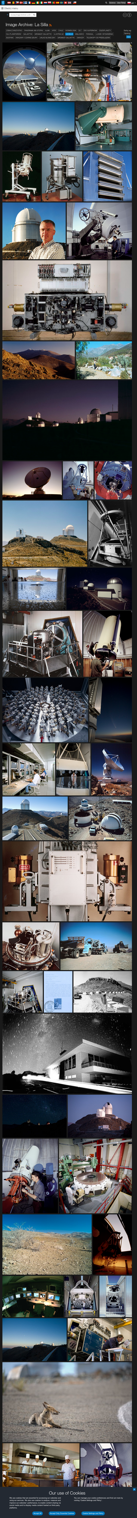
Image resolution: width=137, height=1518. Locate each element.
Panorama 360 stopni (33, 30)
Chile (60, 30)
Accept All (37, 1513)
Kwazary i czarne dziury (26, 38)
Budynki (9, 38)
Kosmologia (71, 30)
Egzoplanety (105, 30)
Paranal (90, 34)
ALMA (47, 30)
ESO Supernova (90, 30)
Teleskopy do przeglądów (98, 38)
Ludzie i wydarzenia (104, 34)
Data (128, 37)
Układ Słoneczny (47, 38)
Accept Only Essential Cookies (62, 1513)
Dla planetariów (13, 34)
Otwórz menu (10, 8)
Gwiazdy (80, 38)
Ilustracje (59, 34)
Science (112, 3)
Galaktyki (27, 34)
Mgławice (79, 34)
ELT (80, 30)
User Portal (121, 3)
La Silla (69, 34)
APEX (54, 30)
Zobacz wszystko (14, 30)
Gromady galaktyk (43, 34)
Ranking (127, 33)
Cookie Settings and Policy (93, 1513)
